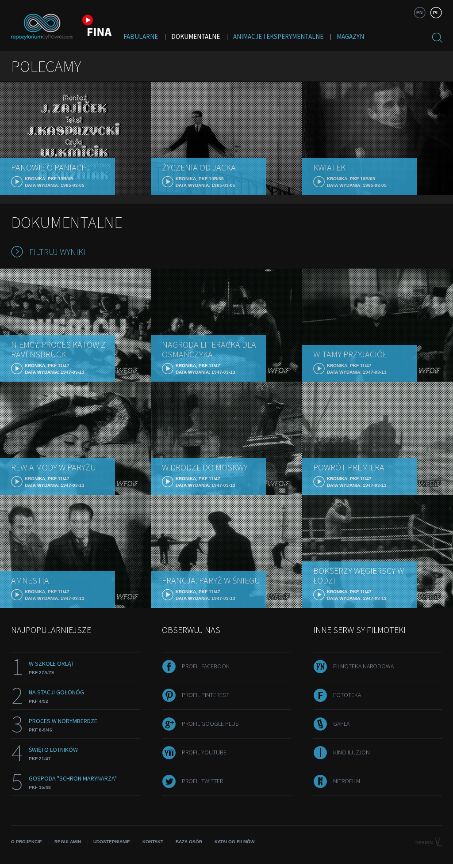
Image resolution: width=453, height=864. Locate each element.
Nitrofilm (346, 781)
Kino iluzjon (351, 752)
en (419, 12)
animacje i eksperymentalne (278, 36)
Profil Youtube (204, 752)
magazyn (350, 36)
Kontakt (152, 841)
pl (436, 12)
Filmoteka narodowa (363, 666)
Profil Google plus (210, 724)
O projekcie (26, 841)
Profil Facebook (206, 666)
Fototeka (347, 695)
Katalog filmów (234, 841)
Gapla (341, 724)
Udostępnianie (111, 841)
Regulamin (67, 841)
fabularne (140, 36)
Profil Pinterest (205, 695)
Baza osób (189, 841)
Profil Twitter (202, 781)
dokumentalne (195, 36)
